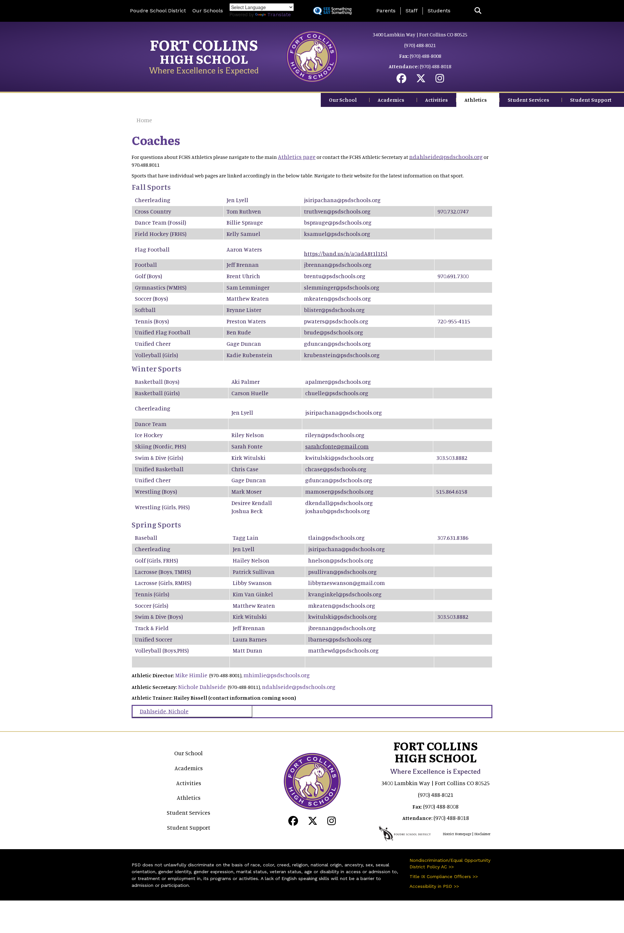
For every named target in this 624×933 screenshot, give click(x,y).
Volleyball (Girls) (156, 354)
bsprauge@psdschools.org (337, 222)
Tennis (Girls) (152, 594)
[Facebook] (401, 80)
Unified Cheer (153, 343)
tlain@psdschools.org (336, 537)
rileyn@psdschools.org (334, 434)
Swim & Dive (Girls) (159, 457)
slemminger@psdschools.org (341, 287)
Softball (145, 309)
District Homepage (457, 834)
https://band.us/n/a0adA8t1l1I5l (345, 253)
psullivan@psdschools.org (342, 571)
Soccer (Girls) (151, 605)
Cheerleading (152, 199)
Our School (343, 100)
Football (146, 264)
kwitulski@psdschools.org (339, 457)
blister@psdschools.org (334, 309)
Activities (436, 100)
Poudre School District (158, 10)
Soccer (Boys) (151, 298)
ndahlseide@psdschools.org (446, 156)
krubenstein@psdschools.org (342, 354)
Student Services (528, 100)
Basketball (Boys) (157, 381)
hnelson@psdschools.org (340, 560)
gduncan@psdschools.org (337, 343)
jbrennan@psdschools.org (337, 264)
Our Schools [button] (207, 10)
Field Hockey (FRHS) (161, 233)
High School (204, 58)
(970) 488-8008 (425, 56)
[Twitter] (421, 80)
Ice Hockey (149, 434)
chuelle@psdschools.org (336, 392)
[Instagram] (440, 80)
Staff (412, 10)
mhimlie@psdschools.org (276, 675)
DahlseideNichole (164, 711)
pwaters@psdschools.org (336, 321)
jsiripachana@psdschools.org (342, 199)
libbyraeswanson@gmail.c (342, 582)
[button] (477, 10)
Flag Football (173, 332)
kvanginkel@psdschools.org (345, 594)
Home (144, 119)
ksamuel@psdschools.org (337, 233)
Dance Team (150, 222)
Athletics (475, 100)
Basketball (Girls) (157, 392)
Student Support (591, 100)
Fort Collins (204, 44)
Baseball (146, 537)
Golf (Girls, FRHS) (156, 560)
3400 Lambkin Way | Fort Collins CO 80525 (420, 34)
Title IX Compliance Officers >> (444, 876)
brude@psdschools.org (333, 332)
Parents (386, 10)
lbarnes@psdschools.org (339, 639)
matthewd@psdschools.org (343, 650)
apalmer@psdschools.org (338, 381)
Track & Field (152, 627)
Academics (391, 100)
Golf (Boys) (148, 275)
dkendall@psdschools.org (339, 502)
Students (439, 10)
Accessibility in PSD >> (434, 886)
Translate (279, 14)
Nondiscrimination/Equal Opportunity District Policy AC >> (450, 863)
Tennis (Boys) (152, 321)
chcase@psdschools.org (335, 469)
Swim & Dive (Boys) (159, 616)
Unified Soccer (153, 639)
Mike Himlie (191, 675)
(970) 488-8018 (435, 66)
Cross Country (153, 211)
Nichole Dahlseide (202, 686)
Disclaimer (482, 834)
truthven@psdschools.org (337, 211)
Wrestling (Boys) (156, 491)
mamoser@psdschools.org (339, 491)
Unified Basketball (159, 469)
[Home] (312, 55)
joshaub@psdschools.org (337, 510)
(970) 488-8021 (420, 45)
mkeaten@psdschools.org (337, 298)
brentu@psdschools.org (334, 275)
